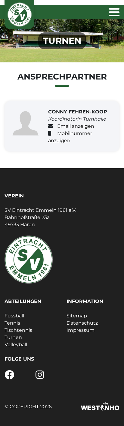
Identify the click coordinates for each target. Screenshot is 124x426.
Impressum (81, 330)
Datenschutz (82, 323)
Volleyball (16, 344)
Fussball (14, 316)
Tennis (12, 323)
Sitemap (77, 316)
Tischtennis (18, 330)
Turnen (13, 337)
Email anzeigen (75, 126)
